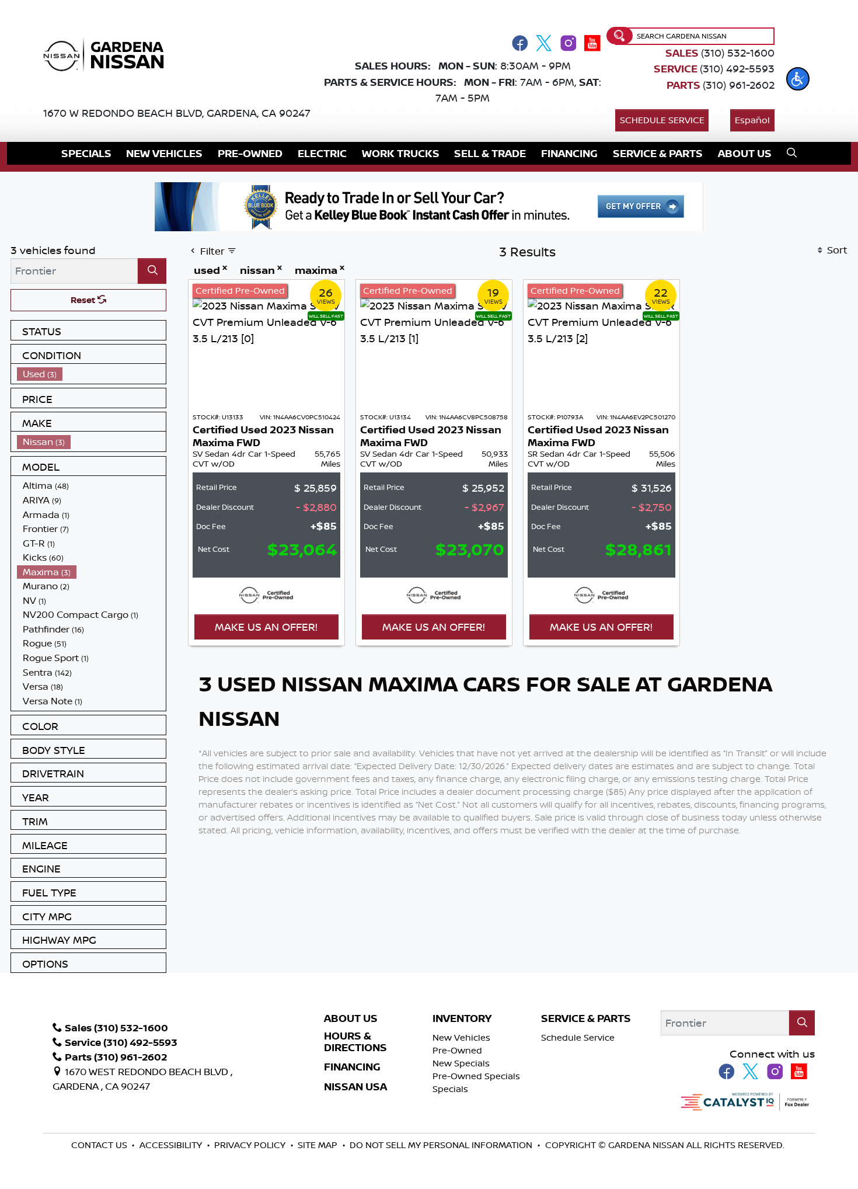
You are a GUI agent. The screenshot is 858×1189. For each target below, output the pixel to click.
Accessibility (171, 1145)
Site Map (319, 1145)
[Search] (152, 270)
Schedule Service (662, 120)
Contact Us (100, 1145)
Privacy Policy (251, 1145)
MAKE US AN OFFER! (266, 626)
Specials (450, 1089)
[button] (798, 79)
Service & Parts (586, 1018)
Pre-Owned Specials (476, 1076)
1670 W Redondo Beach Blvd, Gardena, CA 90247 (177, 112)
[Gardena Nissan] (107, 53)
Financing (352, 1067)
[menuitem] (91, 374)
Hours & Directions (355, 1042)
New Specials (461, 1063)
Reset (84, 300)
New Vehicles (461, 1037)
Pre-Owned (457, 1050)
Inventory (462, 1018)
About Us (351, 1018)
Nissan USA (355, 1087)
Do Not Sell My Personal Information (441, 1145)
